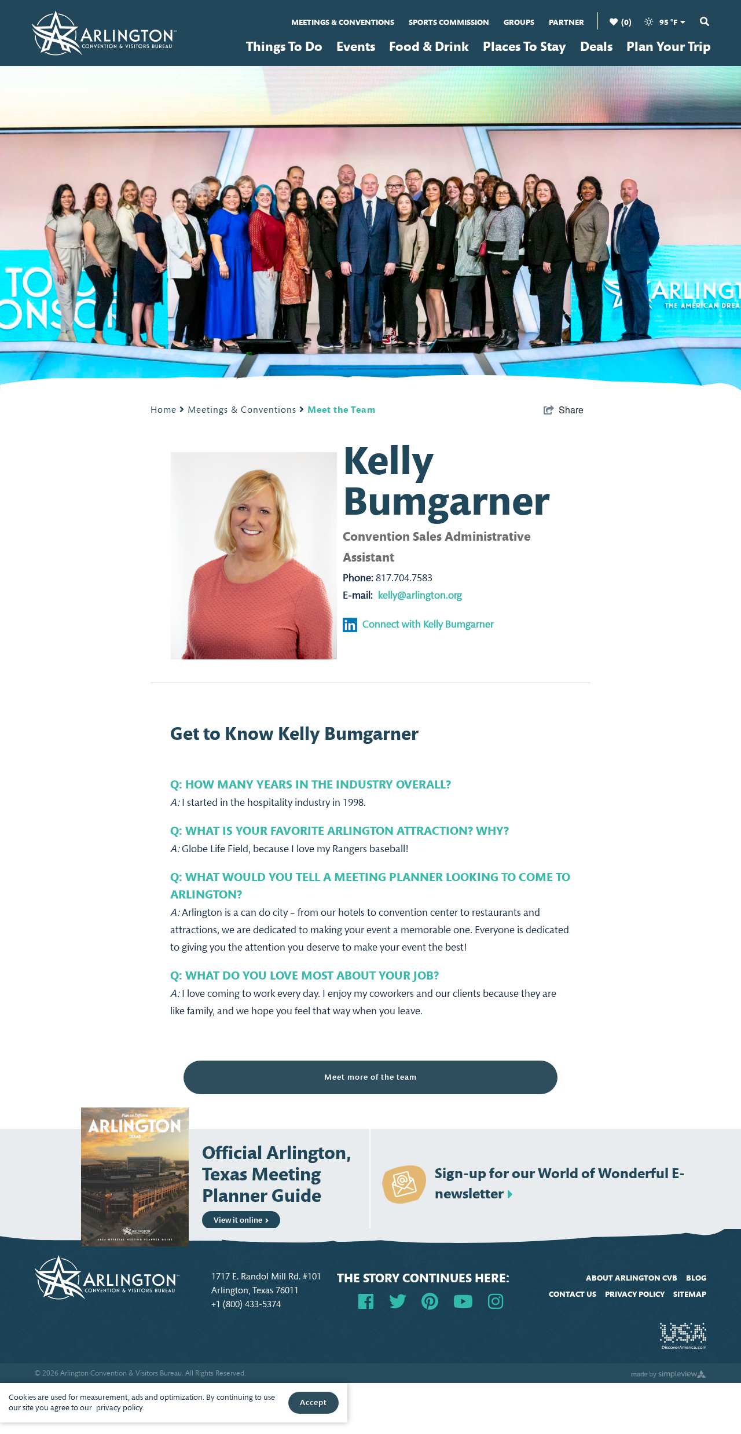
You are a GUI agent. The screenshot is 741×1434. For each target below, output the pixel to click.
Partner (566, 22)
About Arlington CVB (631, 1278)
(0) (625, 22)
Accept (313, 1402)
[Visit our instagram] (495, 1300)
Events (355, 46)
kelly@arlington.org (420, 595)
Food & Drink (429, 46)
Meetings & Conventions (342, 22)
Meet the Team (341, 409)
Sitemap (689, 1294)
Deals (596, 46)
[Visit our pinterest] (429, 1300)
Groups (519, 22)
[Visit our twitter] (397, 1300)
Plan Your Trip (668, 46)
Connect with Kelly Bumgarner (428, 624)
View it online (238, 1220)
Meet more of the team (370, 1077)
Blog (696, 1278)
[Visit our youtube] (463, 1300)
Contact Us (572, 1294)
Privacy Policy (635, 1294)
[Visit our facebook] (365, 1300)
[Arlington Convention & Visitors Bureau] (104, 31)
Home (165, 409)
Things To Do (284, 46)
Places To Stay (524, 46)
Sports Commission (449, 22)
